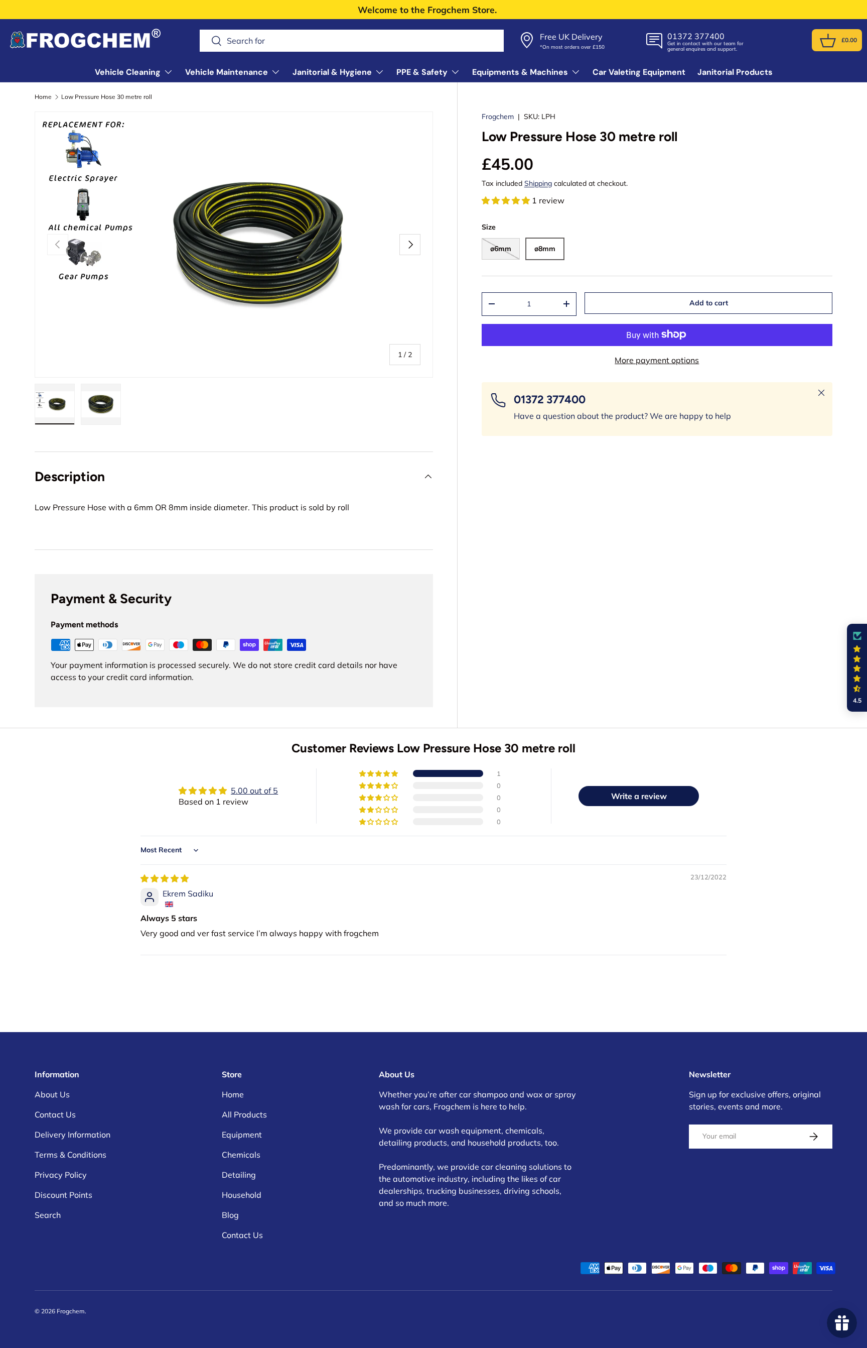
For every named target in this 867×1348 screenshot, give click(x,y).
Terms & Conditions (70, 1155)
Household (241, 1195)
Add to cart (708, 302)
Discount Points (63, 1195)
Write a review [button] (639, 796)
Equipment (242, 1135)
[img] (164, 878)
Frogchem (498, 116)
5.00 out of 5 (254, 790)
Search (48, 1215)
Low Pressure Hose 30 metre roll (106, 97)
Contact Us (55, 1114)
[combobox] (352, 41)
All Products (244, 1114)
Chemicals (241, 1155)
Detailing (239, 1175)
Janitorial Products (735, 72)
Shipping (538, 182)
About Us (52, 1094)
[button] (828, 41)
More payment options (657, 360)
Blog (230, 1215)
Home (43, 97)
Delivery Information (72, 1135)
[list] (233, 244)
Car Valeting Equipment (639, 72)
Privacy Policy (61, 1175)
